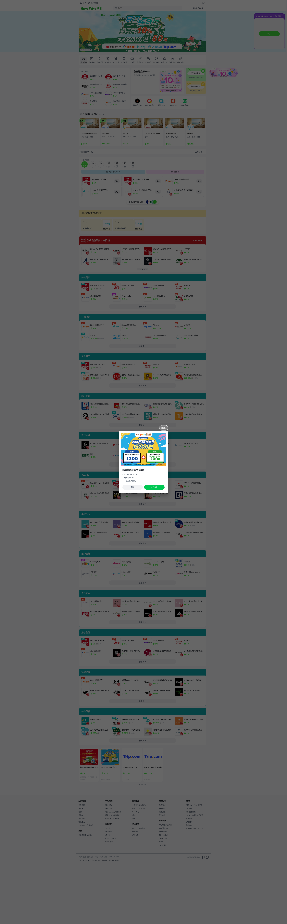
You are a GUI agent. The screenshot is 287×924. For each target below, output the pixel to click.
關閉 (132, 487)
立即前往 (154, 487)
